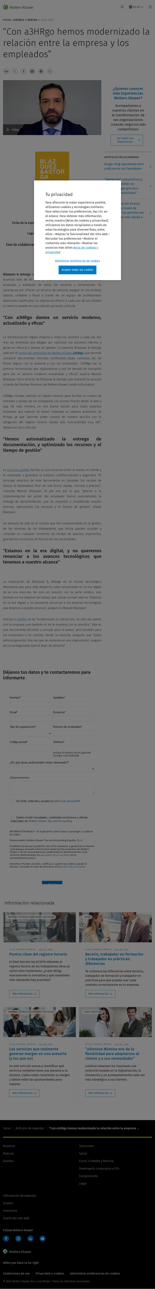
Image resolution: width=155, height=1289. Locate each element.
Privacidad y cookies (50, 1273)
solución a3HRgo (18, 470)
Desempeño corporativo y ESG (99, 1168)
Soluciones (86, 1146)
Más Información (22, 993)
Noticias (8, 1153)
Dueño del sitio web (16, 1218)
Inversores (10, 1210)
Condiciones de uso (16, 1273)
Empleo (8, 1203)
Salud (83, 1153)
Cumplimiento (88, 1176)
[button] (6, 71)
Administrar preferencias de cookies (77, 260)
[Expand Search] (122, 7)
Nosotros (9, 1146)
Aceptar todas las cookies (78, 269)
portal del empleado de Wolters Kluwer (51, 353)
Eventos (8, 1161)
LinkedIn (30, 1239)
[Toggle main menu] (149, 7)
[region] (77, 230)
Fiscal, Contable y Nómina (96, 1161)
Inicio (6, 1128)
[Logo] (20, 7)
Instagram (18, 1239)
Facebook (6, 1239)
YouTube (43, 1239)
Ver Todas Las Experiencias (125, 140)
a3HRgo (22, 619)
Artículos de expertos (30, 1128)
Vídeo (16, 129)
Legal (82, 1183)
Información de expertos (19, 1195)
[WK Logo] (17, 1251)
